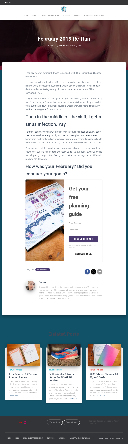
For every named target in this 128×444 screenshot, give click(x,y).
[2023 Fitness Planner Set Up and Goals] (104, 355)
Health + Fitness (42, 269)
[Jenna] (30, 285)
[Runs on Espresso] (64, 9)
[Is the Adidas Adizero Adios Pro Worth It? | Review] (64, 355)
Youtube (6, 3)
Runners (77, 16)
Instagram (10, 3)
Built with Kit (83, 254)
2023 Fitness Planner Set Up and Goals (104, 375)
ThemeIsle (119, 438)
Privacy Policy (71, 422)
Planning (66, 16)
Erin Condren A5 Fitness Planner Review (23, 375)
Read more (14, 396)
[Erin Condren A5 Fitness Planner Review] (23, 355)
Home (26, 16)
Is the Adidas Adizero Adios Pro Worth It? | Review (61, 377)
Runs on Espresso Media (49, 16)
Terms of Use (55, 422)
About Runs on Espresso (94, 16)
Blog (34, 16)
